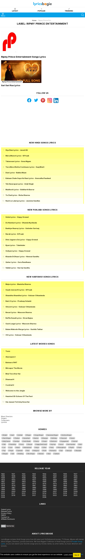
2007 (55, 491)
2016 (65, 493)
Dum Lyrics (16, 173)
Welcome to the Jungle (15, 391)
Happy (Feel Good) (41, 444)
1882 (3, 474)
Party (51, 447)
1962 (3, 482)
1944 (65, 476)
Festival (75, 441)
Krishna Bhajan (66, 435)
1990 (44, 487)
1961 (75, 480)
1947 (13, 478)
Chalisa (17, 438)
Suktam (57, 454)
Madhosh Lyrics (20, 190)
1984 (65, 485)
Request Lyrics (6, 511)
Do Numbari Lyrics (21, 223)
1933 (34, 474)
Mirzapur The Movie (14, 368)
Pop (4, 450)
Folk (4, 444)
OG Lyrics (19, 335)
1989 (34, 487)
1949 (34, 478)
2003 (13, 491)
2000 (65, 489)
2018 (3, 495)
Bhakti (5, 435)
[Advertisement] (42, 122)
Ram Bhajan (7, 438)
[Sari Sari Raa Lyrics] (21, 71)
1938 (3, 476)
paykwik (31, 461)
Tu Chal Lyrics (18, 195)
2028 (44, 497)
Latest (15, 11)
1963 (13, 482)
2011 (13, 493)
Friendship (13, 444)
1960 (65, 480)
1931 (13, 474)
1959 (55, 480)
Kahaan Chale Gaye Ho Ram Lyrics (28, 178)
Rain (28, 450)
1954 (3, 480)
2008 (65, 491)
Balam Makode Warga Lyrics (24, 329)
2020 (24, 495)
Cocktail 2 (10, 385)
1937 (75, 474)
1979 (13, 485)
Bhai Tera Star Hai (13, 374)
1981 (34, 485)
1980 (24, 485)
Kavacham (26, 438)
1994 (3, 489)
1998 (44, 489)
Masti (18, 447)
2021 (34, 495)
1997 (34, 489)
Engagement (65, 441)
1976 (65, 484)
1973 (34, 484)
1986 (3, 487)
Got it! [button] (76, 555)
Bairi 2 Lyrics (18, 301)
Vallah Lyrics (18, 268)
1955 (13, 480)
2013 (34, 493)
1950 (44, 478)
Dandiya (16, 441)
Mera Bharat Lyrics (17, 156)
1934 (44, 474)
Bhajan (28, 435)
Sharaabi (78, 450)
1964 (24, 482)
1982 (44, 485)
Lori (4, 447)
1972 (23, 484)
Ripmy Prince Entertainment (12, 82)
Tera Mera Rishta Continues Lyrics (25, 167)
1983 (55, 485)
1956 (24, 480)
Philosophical (62, 447)
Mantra (36, 438)
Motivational (27, 447)
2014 (44, 493)
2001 (75, 489)
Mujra (37, 447)
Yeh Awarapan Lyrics (20, 184)
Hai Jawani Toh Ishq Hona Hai (17, 402)
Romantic (53, 450)
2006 (44, 491)
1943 (55, 476)
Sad (61, 450)
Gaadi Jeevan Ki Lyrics (19, 290)
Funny (22, 444)
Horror (61, 444)
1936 (65, 474)
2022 (44, 495)
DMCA (3, 515)
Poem (79, 447)
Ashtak (20, 435)
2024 (65, 495)
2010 (3, 493)
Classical (64, 438)
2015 (55, 493)
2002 (3, 491)
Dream (45, 441)
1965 (34, 482)
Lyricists (4, 422)
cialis (11, 461)
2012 (23, 493)
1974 (44, 484)
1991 (54, 487)
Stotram (41, 454)
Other (44, 447)
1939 (13, 476)
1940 (24, 476)
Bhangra (45, 438)
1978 (3, 485)
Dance (72, 438)
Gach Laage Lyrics (21, 324)
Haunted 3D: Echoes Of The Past (19, 396)
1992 (65, 487)
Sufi (13, 454)
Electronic (54, 441)
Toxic (8, 351)
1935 (55, 474)
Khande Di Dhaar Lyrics (22, 257)
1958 (44, 480)
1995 (13, 489)
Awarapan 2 (10, 357)
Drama (37, 441)
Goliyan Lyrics (18, 251)
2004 (24, 491)
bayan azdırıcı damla (20, 461)
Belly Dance (6, 441)
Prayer (11, 450)
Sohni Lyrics (17, 217)
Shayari (5, 454)
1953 (75, 478)
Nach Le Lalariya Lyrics (23, 201)
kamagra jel (39, 461)
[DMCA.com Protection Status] (7, 527)
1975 (55, 484)
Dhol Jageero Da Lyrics (22, 240)
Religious (36, 450)
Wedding (20, 454)
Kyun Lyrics (15, 245)
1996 (24, 489)
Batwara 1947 (11, 362)
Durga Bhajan (39, 435)
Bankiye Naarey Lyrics (22, 228)
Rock (44, 450)
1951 (54, 478)
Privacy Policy (6, 513)
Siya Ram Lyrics (17, 150)
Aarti (12, 435)
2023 (55, 495)
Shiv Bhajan (31, 454)
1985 (75, 485)
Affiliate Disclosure (8, 519)
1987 (13, 487)
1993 (75, 487)
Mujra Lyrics (18, 284)
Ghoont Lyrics (20, 307)
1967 (55, 482)
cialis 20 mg (4, 461)
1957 (34, 480)
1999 (55, 489)
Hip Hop (53, 444)
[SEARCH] (82, 15)
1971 (13, 484)
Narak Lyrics (15, 234)
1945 (75, 476)
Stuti (49, 454)
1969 (75, 482)
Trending (69, 11)
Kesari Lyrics (19, 312)
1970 (3, 484)
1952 (65, 478)
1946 (3, 478)
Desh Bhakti (27, 441)
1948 (24, 478)
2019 (13, 495)
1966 (44, 482)
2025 (75, 495)
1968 (65, 482)
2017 (75, 493)
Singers (4, 418)
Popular (41, 11)
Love (10, 447)
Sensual (69, 450)
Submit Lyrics (6, 509)
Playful (72, 447)
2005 (34, 491)
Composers (5, 420)
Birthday (54, 438)
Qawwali (19, 450)
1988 (24, 487)
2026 (3, 497)
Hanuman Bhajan (52, 435)
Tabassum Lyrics (18, 161)
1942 (44, 476)
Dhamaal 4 (10, 379)
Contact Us (5, 517)
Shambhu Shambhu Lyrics (25, 295)
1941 (34, 476)
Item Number (71, 444)
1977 (75, 484)
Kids (80, 444)
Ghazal (30, 444)
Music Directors (7, 416)
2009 (75, 491)
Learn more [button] (68, 554)
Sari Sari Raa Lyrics (10, 85)
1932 (23, 474)
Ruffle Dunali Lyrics (19, 318)
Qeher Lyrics (18, 262)
